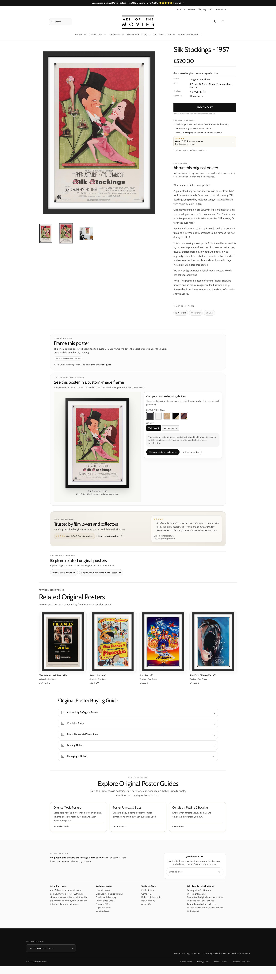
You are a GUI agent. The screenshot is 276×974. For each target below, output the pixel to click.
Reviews (191, 9)
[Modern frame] (175, 416)
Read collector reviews (108, 536)
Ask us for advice (191, 452)
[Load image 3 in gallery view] (86, 233)
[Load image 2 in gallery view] (66, 233)
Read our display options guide (96, 365)
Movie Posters (103, 890)
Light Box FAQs (103, 907)
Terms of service (221, 962)
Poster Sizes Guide (105, 900)
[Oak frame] (167, 416)
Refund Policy (148, 900)
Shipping (202, 9)
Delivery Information (151, 897)
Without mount (170, 428)
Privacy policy (202, 962)
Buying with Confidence (199, 890)
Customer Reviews (196, 893)
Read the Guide (61, 826)
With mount (153, 428)
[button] (60, 22)
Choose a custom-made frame (163, 452)
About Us (181, 9)
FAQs (211, 9)
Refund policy (186, 962)
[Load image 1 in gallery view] (45, 233)
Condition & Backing (106, 897)
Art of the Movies (40, 962)
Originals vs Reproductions (109, 893)
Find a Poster (148, 890)
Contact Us (221, 9)
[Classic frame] (184, 416)
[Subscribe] (219, 871)
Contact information (241, 962)
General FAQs (102, 911)
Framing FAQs (103, 904)
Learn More (118, 826)
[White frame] (158, 416)
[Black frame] (150, 416)
